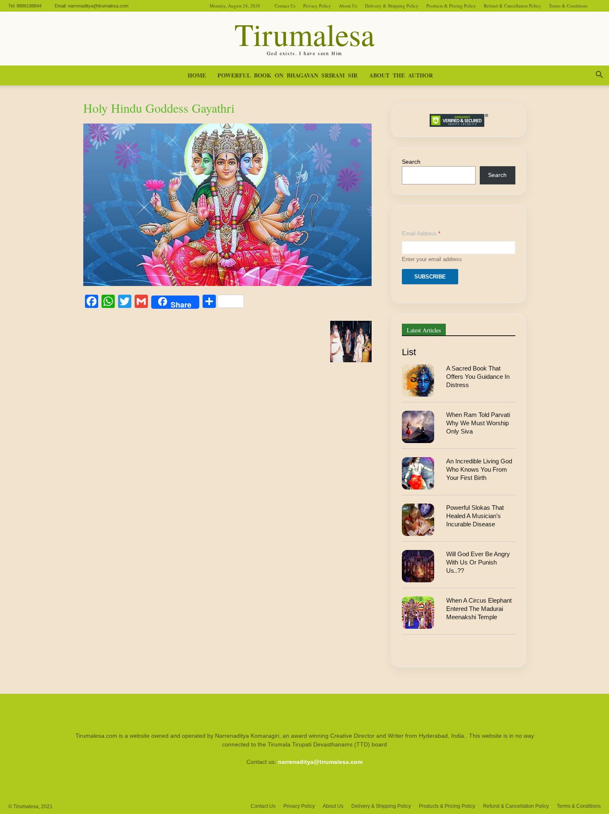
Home (197, 75)
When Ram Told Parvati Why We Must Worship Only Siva (478, 423)
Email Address (421, 233)
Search (411, 161)
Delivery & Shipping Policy (391, 5)
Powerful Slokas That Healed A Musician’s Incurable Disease (475, 516)
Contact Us (285, 5)
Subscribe (430, 277)
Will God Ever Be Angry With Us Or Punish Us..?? (478, 562)
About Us (348, 5)
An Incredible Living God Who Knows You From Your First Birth (479, 470)
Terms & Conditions (568, 5)
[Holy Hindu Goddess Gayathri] (227, 283)
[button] (599, 76)
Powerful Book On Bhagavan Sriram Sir (288, 75)
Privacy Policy (317, 5)
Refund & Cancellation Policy (512, 5)
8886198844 (29, 5)
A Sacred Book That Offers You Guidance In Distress (478, 377)
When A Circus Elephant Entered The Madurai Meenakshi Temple (479, 609)
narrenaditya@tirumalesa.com (98, 5)
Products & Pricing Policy (451, 5)
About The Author (401, 75)
